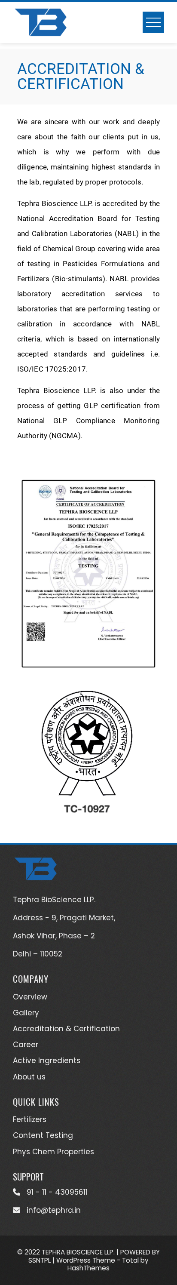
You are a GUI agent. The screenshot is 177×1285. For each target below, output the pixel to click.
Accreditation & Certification (66, 1029)
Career (25, 1044)
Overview (30, 997)
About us (29, 1077)
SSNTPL (39, 1260)
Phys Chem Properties (53, 1152)
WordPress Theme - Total (97, 1260)
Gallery (26, 1013)
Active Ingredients (46, 1060)
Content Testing (43, 1135)
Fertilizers (29, 1119)
